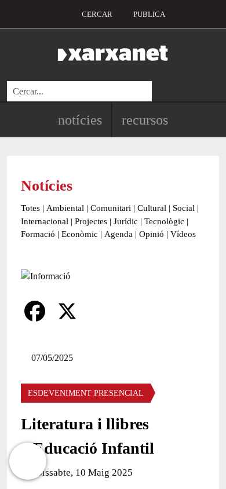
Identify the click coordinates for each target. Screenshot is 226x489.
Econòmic (79, 234)
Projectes (91, 221)
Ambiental (65, 208)
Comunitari (110, 208)
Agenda (118, 234)
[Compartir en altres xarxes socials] (100, 311)
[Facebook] (35, 311)
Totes (30, 208)
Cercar (97, 14)
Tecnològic (164, 221)
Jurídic (126, 221)
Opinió (151, 234)
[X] (67, 311)
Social (184, 208)
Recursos (145, 119)
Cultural (151, 208)
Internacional (44, 221)
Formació (38, 234)
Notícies (80, 119)
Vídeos (183, 234)
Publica (149, 14)
